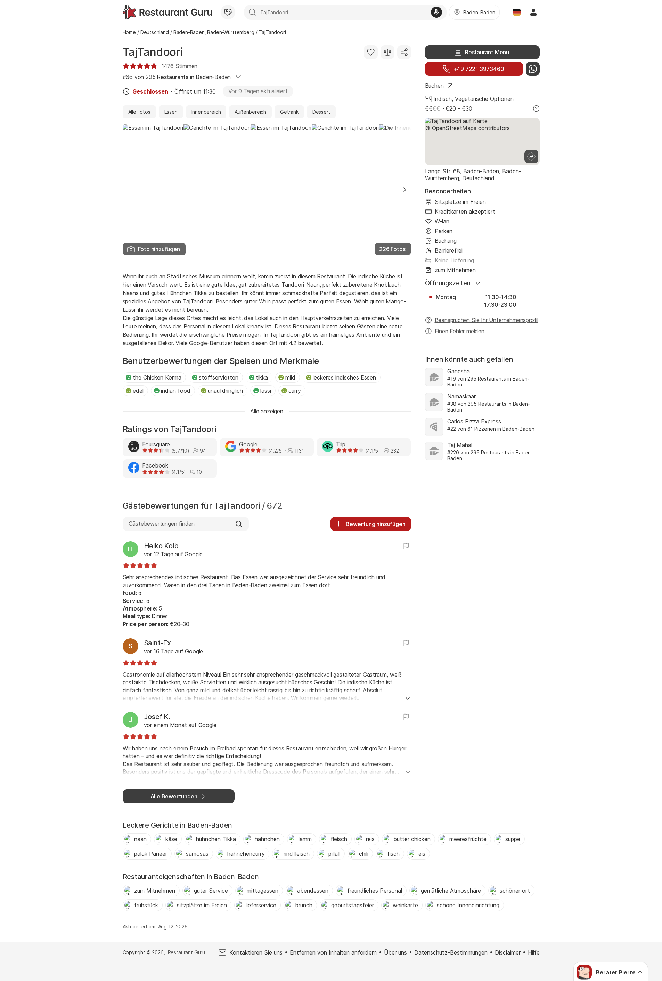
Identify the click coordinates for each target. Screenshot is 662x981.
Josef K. (157, 716)
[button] (405, 189)
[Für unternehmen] (228, 12)
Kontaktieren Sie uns (256, 952)
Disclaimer (508, 952)
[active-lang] (516, 12)
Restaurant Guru (186, 952)
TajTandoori (153, 52)
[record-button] (436, 12)
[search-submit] (252, 12)
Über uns (395, 952)
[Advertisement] (482, 526)
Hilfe (534, 952)
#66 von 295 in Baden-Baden (177, 76)
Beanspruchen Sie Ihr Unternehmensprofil (487, 320)
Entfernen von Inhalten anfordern (333, 952)
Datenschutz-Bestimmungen (451, 952)
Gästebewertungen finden (162, 523)
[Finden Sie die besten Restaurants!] (167, 12)
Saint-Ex (157, 643)
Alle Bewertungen (173, 796)
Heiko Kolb (161, 546)
